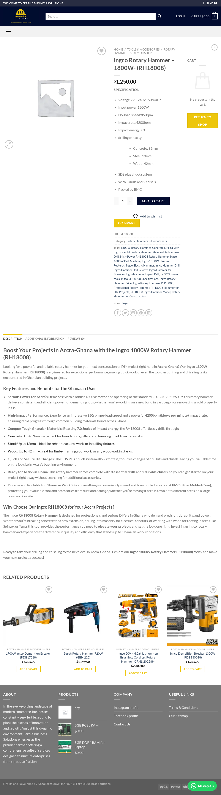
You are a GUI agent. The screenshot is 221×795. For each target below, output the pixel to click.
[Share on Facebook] (117, 312)
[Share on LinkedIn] (148, 312)
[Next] (217, 634)
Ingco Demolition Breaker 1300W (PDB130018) (192, 655)
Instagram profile (126, 707)
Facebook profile (126, 716)
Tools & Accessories (143, 49)
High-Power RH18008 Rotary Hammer (144, 256)
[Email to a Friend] (133, 312)
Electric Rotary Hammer (137, 252)
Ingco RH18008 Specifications (139, 279)
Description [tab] (12, 338)
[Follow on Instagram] (207, 3)
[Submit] (159, 16)
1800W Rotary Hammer (136, 247)
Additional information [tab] (45, 338)
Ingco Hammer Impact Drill (142, 274)
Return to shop (202, 120)
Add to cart (153, 201)
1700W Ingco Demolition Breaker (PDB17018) (28, 655)
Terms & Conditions (183, 707)
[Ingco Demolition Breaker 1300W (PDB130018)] (192, 615)
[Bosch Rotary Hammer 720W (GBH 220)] (83, 615)
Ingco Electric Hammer (140, 265)
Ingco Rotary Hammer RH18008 (153, 283)
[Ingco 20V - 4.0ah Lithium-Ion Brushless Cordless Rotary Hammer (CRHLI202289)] (138, 615)
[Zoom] (9, 144)
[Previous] (3, 634)
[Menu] (8, 31)
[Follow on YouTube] (215, 3)
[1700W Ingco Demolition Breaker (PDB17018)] (28, 615)
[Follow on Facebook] (203, 3)
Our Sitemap (178, 716)
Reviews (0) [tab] (76, 338)
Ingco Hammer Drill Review (131, 270)
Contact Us (122, 724)
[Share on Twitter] (125, 312)
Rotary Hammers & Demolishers (144, 51)
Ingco (125, 303)
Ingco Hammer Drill (167, 265)
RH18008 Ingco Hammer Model (150, 292)
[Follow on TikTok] (211, 3)
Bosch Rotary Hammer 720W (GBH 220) (83, 655)
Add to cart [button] (28, 669)
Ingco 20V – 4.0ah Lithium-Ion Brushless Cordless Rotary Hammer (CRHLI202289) (138, 657)
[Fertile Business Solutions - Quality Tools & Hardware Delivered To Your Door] (21, 16)
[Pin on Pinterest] (141, 312)
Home (118, 49)
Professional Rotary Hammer (131, 287)
